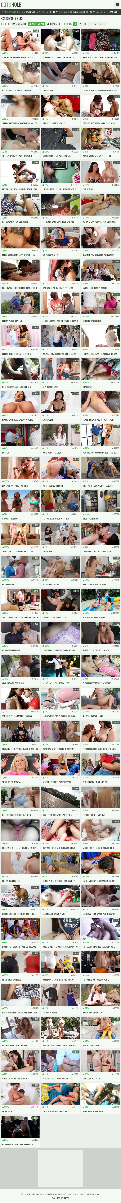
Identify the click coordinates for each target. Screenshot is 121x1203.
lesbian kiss (93, 11)
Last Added (21, 24)
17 (105, 24)
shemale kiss (29, 11)
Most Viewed (38, 24)
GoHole (11, 4)
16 (100, 24)
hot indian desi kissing (59, 11)
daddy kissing (78, 11)
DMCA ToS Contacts (60, 1198)
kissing (42, 11)
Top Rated (54, 24)
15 (95, 24)
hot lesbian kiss (109, 11)
